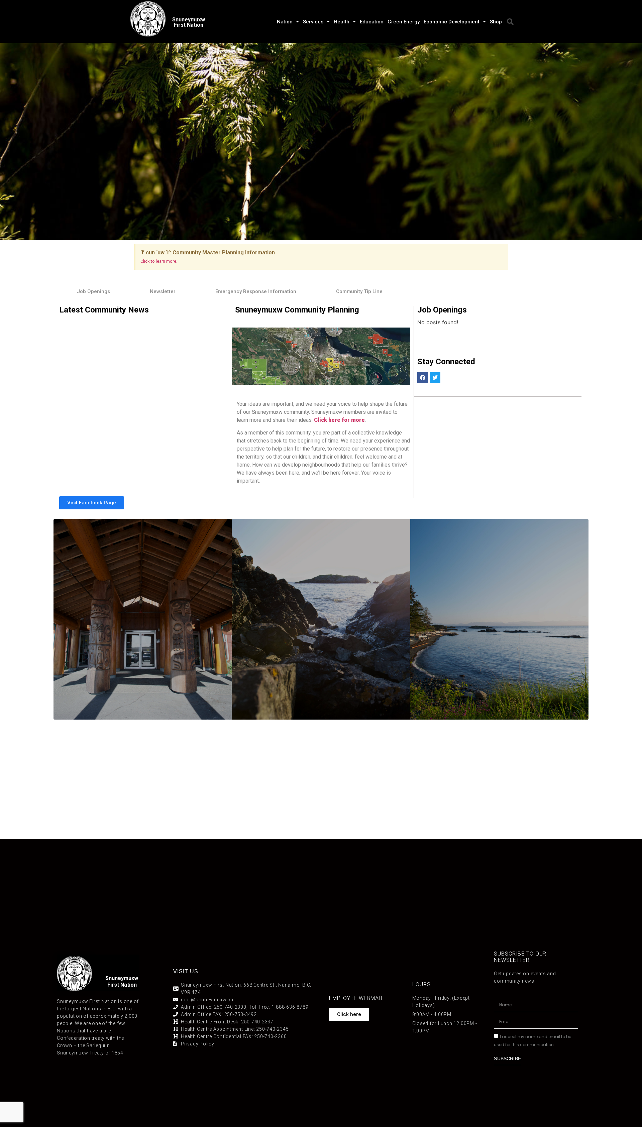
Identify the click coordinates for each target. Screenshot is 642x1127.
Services (313, 22)
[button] (510, 21)
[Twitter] (435, 377)
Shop (496, 22)
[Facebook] (422, 377)
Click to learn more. (158, 261)
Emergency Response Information (255, 291)
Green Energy (404, 22)
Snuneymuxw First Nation (188, 22)
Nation (285, 22)
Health (341, 22)
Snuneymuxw (121, 978)
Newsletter (163, 291)
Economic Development (451, 22)
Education (372, 22)
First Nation (122, 985)
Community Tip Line (359, 291)
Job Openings (93, 291)
